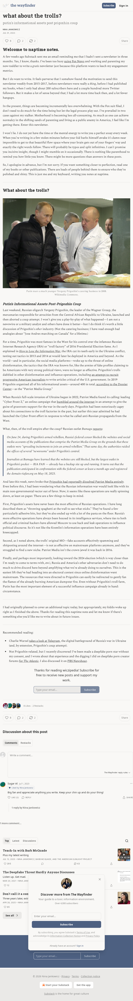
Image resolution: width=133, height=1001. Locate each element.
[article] (66, 857)
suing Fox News (74, 61)
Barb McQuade (43, 859)
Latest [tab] (15, 840)
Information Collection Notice (65, 935)
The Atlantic (31, 661)
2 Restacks (38, 705)
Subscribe (108, 5)
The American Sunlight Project (74, 859)
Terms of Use (83, 932)
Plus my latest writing (16, 855)
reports (97, 429)
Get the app (84, 985)
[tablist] (18, 742)
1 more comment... (10, 823)
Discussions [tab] (29, 840)
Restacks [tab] (26, 742)
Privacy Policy (93, 935)
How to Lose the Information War (39, 351)
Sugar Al (13, 783)
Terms (75, 976)
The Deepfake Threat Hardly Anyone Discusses (38, 872)
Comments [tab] (11, 742)
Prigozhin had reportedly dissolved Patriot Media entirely (86, 482)
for (21, 661)
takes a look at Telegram (44, 641)
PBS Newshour (77, 661)
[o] (124, 854)
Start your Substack (57, 985)
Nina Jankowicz (11, 29)
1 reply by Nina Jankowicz (26, 807)
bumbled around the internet (76, 402)
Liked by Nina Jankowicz (22, 787)
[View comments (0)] (42, 864)
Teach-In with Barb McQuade (25, 850)
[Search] (126, 840)
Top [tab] (7, 840)
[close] (100, 879)
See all (10, 915)
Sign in (123, 5)
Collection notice (90, 976)
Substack (49, 993)
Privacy (65, 976)
